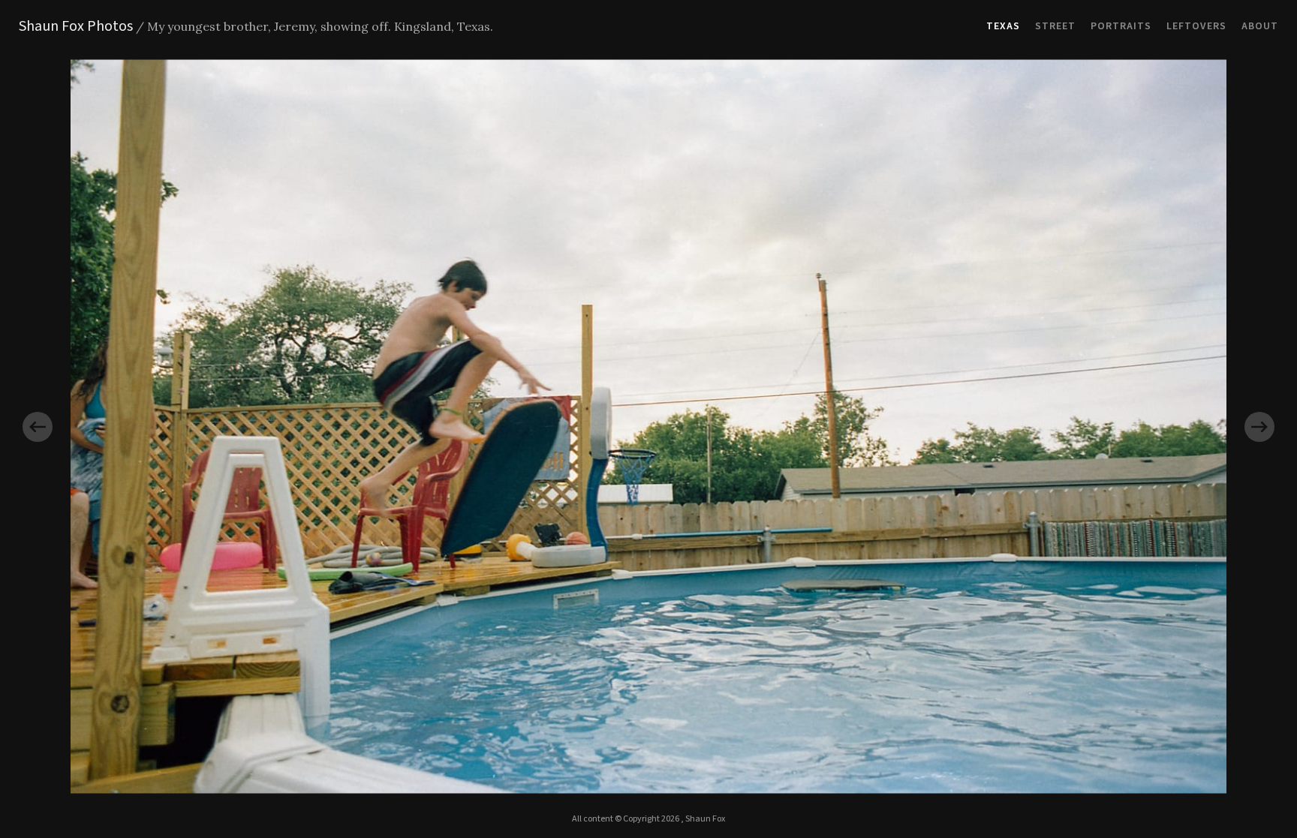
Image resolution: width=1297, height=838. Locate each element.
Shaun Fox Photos (76, 26)
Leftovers (1196, 26)
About (1259, 26)
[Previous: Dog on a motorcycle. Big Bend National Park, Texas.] (324, 426)
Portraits (1121, 26)
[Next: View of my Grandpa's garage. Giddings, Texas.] (972, 426)
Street (1055, 26)
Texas (1003, 26)
